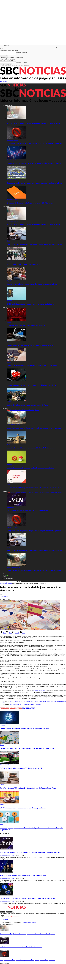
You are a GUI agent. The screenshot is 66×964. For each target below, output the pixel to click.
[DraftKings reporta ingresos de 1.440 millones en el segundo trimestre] (9, 723)
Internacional (46, 492)
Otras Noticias (6, 408)
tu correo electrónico (21, 62)
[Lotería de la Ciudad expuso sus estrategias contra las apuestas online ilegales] (16, 279)
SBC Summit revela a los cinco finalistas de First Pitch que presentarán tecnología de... (30, 852)
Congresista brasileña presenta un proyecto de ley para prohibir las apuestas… (34, 143)
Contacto (6, 45)
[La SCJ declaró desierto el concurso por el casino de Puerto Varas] (16, 400)
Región (5, 491)
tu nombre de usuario (21, 52)
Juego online (6, 206)
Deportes (12, 410)
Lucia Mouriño (4, 596)
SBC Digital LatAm (8, 578)
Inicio (1, 583)
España (41, 492)
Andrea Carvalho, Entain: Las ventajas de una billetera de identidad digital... (27, 934)
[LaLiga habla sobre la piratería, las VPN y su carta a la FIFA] (9, 763)
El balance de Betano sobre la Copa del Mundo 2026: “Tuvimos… (30, 203)
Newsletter (5, 573)
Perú (56, 492)
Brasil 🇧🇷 (5, 575)
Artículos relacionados (11, 708)
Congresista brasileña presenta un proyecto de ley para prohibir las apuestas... (27, 960)
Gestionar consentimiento (29, 922)
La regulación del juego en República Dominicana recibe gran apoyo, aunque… (35, 428)
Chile (8, 241)
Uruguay (59, 492)
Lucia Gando (11, 855)
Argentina (9, 280)
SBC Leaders (6, 577)
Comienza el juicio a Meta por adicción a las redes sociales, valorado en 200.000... (28, 898)
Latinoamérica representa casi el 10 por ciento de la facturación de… (31, 345)
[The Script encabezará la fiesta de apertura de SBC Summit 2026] (6, 872)
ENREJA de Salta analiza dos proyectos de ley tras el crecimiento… (30, 304)
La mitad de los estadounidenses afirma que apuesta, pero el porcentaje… (33, 365)
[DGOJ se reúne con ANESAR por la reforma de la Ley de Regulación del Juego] (9, 783)
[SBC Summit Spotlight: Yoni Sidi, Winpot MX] (16, 259)
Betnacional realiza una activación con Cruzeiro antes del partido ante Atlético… (35, 183)
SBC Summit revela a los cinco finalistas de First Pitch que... (21, 947)
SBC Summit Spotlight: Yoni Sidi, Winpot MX (23, 264)
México (52, 492)
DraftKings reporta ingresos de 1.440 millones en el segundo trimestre (24, 728)
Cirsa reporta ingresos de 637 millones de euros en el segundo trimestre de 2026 (28, 748)
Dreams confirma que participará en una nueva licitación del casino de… (32, 385)
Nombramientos (28, 410)
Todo (8, 410)
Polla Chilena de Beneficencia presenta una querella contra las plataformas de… (35, 244)
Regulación (35, 410)
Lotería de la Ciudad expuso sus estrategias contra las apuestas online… (32, 284)
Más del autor (28, 708)
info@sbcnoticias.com (13, 916)
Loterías (21, 410)
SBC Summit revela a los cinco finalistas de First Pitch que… (28, 511)
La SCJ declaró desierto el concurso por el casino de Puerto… (28, 405)
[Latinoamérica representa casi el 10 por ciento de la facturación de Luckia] (16, 340)
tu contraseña (19, 54)
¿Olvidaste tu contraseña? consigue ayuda (11, 57)
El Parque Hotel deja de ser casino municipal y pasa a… (26, 325)
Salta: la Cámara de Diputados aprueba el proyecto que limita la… (30, 468)
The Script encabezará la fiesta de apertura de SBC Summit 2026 (23, 875)
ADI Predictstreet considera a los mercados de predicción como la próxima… (34, 163)
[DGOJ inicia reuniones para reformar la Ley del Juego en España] (9, 803)
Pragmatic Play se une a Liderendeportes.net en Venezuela (25, 704)
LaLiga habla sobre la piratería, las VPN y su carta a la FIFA (21, 768)
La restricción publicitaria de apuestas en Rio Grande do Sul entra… (31, 448)
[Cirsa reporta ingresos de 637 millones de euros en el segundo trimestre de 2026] (9, 743)
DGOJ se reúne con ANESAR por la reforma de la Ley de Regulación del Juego (28, 788)
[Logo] (13, 88)
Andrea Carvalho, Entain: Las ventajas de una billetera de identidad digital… (34, 123)
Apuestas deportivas (8, 105)
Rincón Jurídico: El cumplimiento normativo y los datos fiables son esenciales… (35, 488)
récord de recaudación (39, 690)
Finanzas (17, 410)
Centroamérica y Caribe (13, 424)
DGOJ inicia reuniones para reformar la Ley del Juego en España (23, 808)
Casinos (5, 307)
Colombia (36, 492)
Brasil (8, 444)
